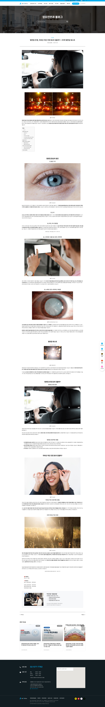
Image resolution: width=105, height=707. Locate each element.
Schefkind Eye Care (53, 322)
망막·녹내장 (51, 3)
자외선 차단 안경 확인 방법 (27, 147)
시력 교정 (45, 3)
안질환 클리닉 (62, 3)
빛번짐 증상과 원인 (25, 131)
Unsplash (53, 202)
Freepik (53, 278)
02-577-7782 (36, 667)
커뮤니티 (68, 3)
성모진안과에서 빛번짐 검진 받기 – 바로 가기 (52, 571)
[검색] (67, 21)
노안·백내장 (40, 3)
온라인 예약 (102, 345)
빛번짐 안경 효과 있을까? (26, 141)
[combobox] (51, 21)
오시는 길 (102, 350)
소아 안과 (56, 3)
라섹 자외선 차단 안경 (27, 148)
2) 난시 (25, 134)
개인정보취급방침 (33, 698)
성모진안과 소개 (33, 3)
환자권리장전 (44, 698)
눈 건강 (52, 37)
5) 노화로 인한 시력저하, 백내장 (28, 138)
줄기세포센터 (62, 698)
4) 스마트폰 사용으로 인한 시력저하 (29, 137)
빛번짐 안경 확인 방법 (27, 144)
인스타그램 (102, 368)
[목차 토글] (28, 130)
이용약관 (38, 698)
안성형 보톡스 (56, 698)
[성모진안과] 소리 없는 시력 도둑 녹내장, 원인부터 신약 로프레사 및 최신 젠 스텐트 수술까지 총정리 (74, 645)
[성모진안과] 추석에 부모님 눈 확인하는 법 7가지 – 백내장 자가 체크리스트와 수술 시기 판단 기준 (52, 645)
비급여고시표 (50, 698)
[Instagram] (81, 699)
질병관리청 (53, 365)
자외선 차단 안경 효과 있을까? (27, 145)
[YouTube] (79, 699)
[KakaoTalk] (76, 699)
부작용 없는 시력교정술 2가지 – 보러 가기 (52, 231)
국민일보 (53, 117)
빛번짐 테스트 (24, 140)
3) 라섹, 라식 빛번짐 (26, 135)
